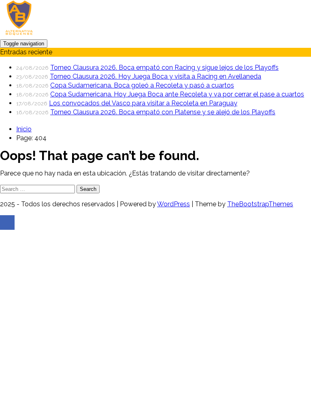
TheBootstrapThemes (260, 204)
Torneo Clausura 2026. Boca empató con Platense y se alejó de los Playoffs (162, 112)
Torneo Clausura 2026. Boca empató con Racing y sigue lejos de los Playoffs (164, 67)
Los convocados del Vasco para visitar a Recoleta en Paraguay (143, 103)
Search (88, 189)
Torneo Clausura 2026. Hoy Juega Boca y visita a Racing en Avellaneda (155, 76)
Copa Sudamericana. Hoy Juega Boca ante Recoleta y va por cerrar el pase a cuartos (177, 94)
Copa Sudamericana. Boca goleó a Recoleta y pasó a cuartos (142, 85)
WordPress (173, 204)
